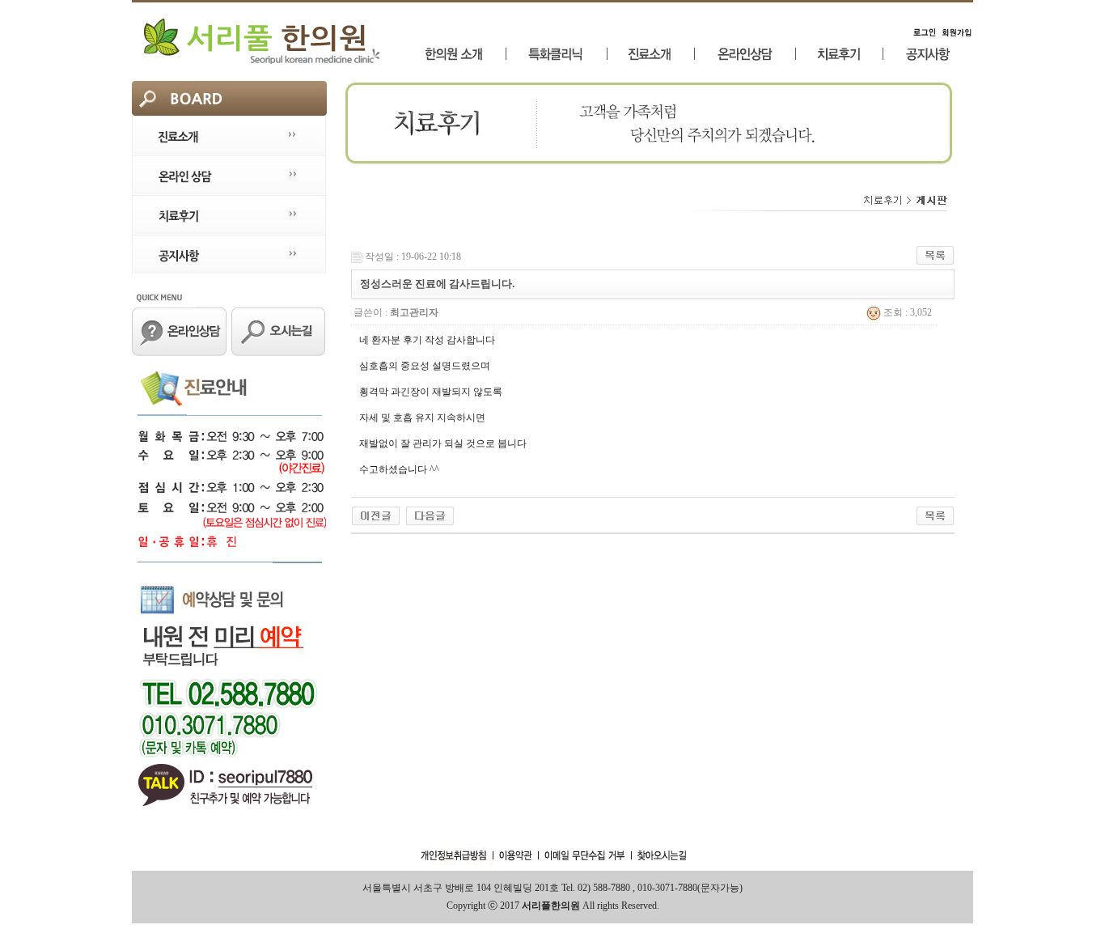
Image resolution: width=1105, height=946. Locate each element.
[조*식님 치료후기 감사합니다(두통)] (430, 514)
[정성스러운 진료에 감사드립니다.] (375, 514)
